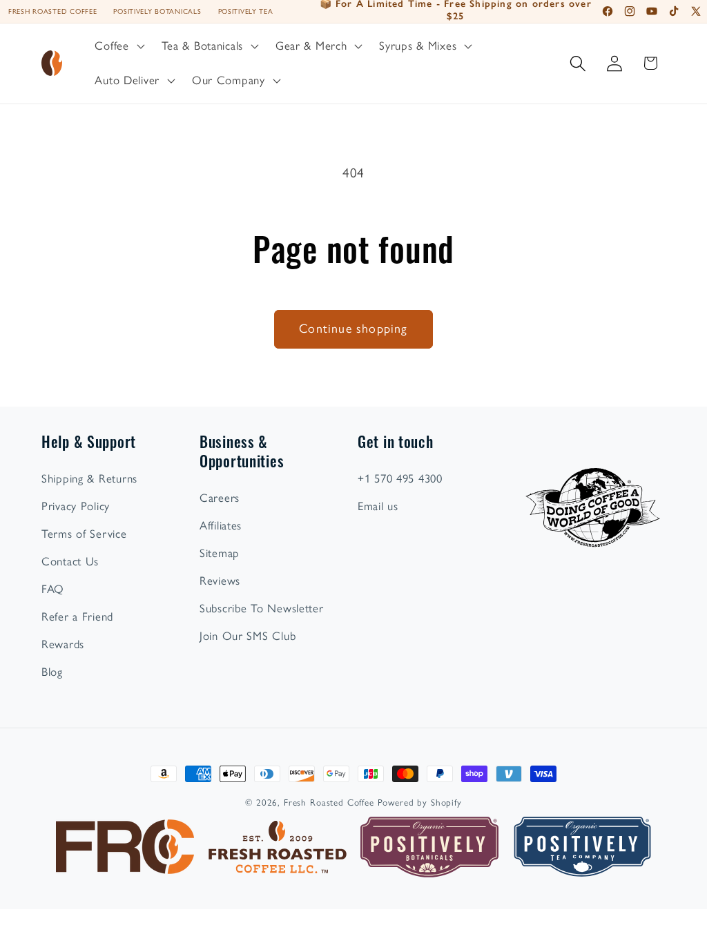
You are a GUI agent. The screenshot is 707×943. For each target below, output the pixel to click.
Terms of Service (84, 534)
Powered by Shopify (420, 802)
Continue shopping (353, 328)
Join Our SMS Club (248, 636)
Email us (378, 506)
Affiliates (221, 525)
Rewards (62, 644)
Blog (52, 672)
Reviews (220, 580)
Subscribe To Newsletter (262, 608)
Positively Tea (245, 11)
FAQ (52, 589)
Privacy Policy (75, 506)
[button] (118, 46)
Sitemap (220, 553)
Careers (220, 498)
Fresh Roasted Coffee (52, 11)
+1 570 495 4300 (400, 478)
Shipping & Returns (89, 478)
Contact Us (70, 561)
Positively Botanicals (157, 11)
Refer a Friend (77, 616)
